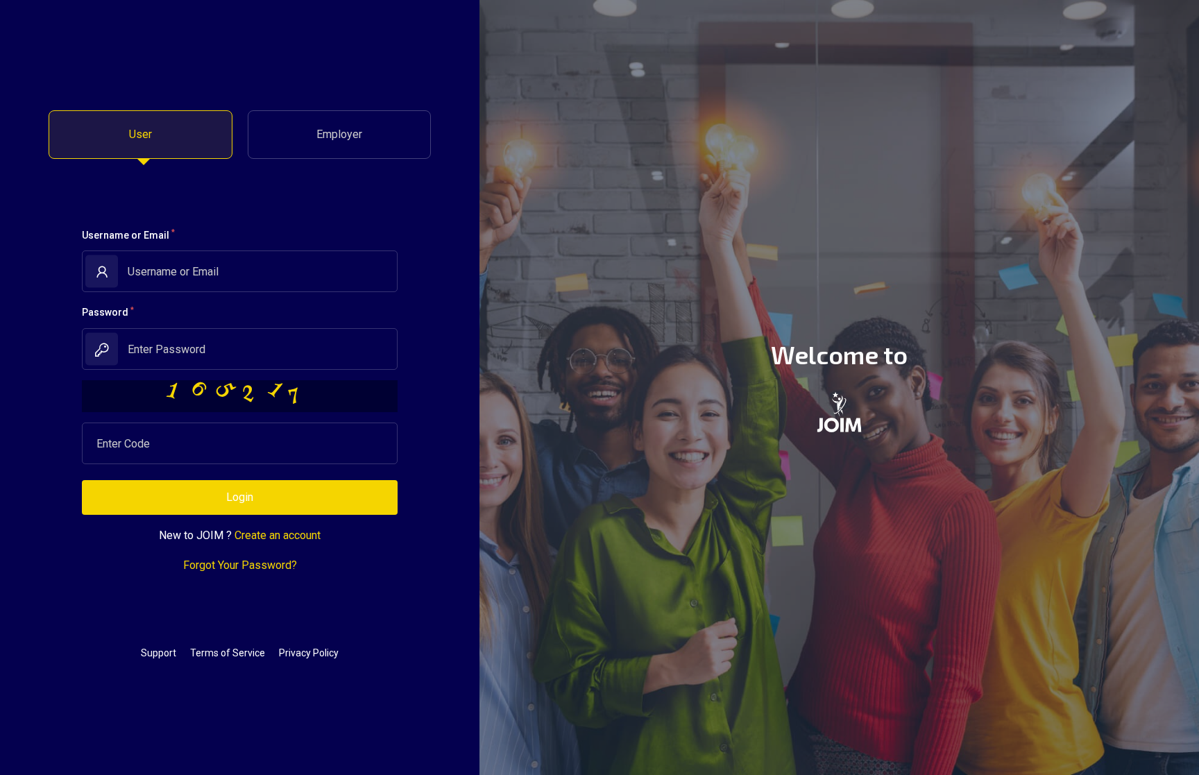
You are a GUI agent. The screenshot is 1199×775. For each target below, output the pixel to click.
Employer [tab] (339, 134)
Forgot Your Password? (240, 565)
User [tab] (140, 134)
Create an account (278, 535)
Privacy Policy (309, 652)
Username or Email (128, 234)
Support (158, 652)
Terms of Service (227, 652)
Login (239, 497)
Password (108, 311)
